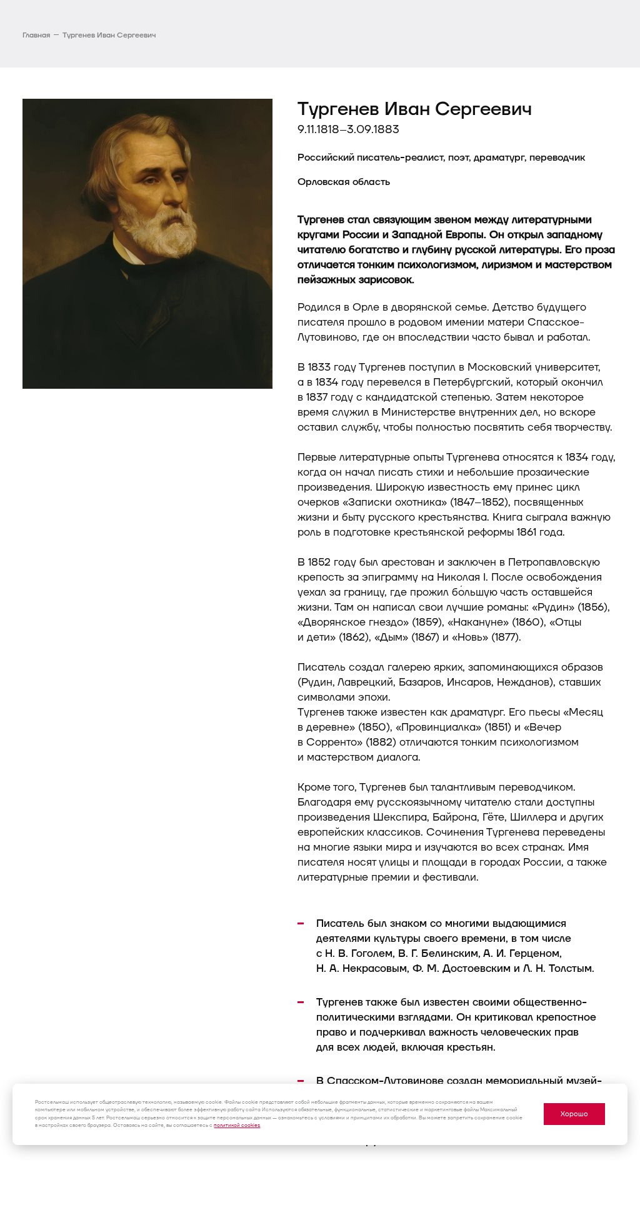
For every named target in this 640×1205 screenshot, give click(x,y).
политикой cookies (237, 1125)
